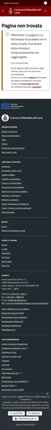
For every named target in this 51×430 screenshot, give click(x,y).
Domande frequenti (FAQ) (13, 313)
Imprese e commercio (11, 195)
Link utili (5, 364)
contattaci (36, 86)
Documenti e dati (9, 152)
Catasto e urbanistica (11, 178)
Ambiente (6, 166)
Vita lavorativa (8, 212)
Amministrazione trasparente (15, 344)
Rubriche (6, 265)
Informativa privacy (10, 373)
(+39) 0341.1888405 (14, 297)
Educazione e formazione (13, 187)
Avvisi (4, 226)
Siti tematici (7, 368)
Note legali (6, 377)
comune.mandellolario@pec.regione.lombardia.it (27, 303)
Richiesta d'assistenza (11, 325)
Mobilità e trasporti (10, 199)
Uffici (4, 139)
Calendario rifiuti (9, 352)
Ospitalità (6, 253)
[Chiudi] (47, 393)
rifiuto (37, 413)
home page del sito (30, 83)
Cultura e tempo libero (11, 183)
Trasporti (5, 360)
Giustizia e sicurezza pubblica (14, 191)
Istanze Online (9, 385)
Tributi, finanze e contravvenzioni (16, 208)
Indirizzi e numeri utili (11, 356)
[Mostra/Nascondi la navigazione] (2, 10)
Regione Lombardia (11, 3)
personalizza (28, 418)
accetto (19, 413)
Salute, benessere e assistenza (15, 203)
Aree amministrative (11, 135)
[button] (45, 11)
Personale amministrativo (13, 148)
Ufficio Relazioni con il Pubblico (15, 308)
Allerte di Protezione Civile (13, 230)
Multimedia (7, 261)
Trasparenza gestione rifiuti (15, 348)
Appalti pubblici (8, 174)
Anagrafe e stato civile (11, 170)
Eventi (4, 244)
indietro (32, 77)
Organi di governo (9, 131)
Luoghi (5, 249)
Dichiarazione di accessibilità (15, 381)
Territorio (6, 257)
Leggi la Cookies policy (25, 424)
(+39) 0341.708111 (18, 293)
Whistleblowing (8, 329)
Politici (5, 143)
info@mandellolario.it (17, 300)
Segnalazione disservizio (12, 321)
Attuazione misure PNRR (13, 389)
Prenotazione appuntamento (14, 317)
